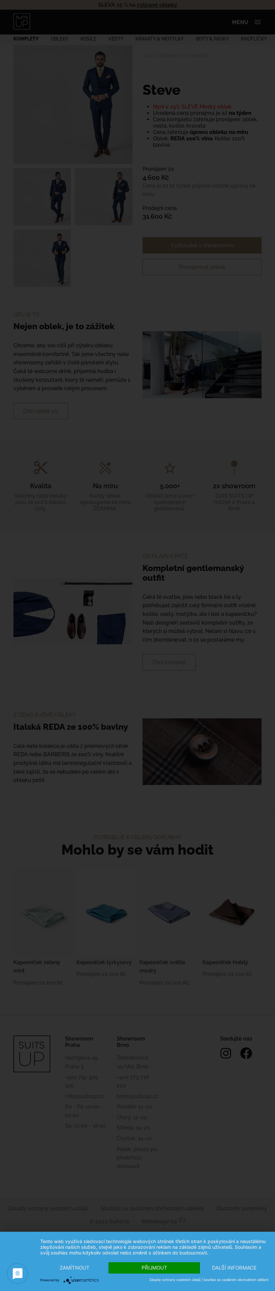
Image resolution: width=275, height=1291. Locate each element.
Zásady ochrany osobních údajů (175, 1280)
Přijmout (154, 1268)
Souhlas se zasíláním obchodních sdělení (236, 1280)
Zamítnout (75, 1268)
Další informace (234, 1268)
